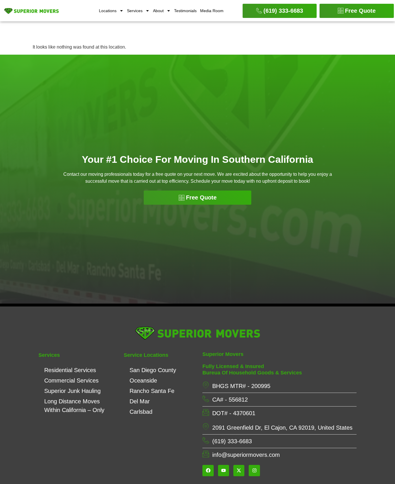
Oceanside (143, 380)
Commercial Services (71, 380)
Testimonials (185, 10)
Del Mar (140, 401)
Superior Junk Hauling (72, 391)
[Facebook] (207, 470)
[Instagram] (254, 470)
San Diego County (153, 370)
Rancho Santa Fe (152, 391)
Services (135, 10)
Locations (108, 10)
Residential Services (70, 370)
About (158, 10)
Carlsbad (141, 412)
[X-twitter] (238, 470)
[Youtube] (223, 470)
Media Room (212, 10)
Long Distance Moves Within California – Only (74, 405)
